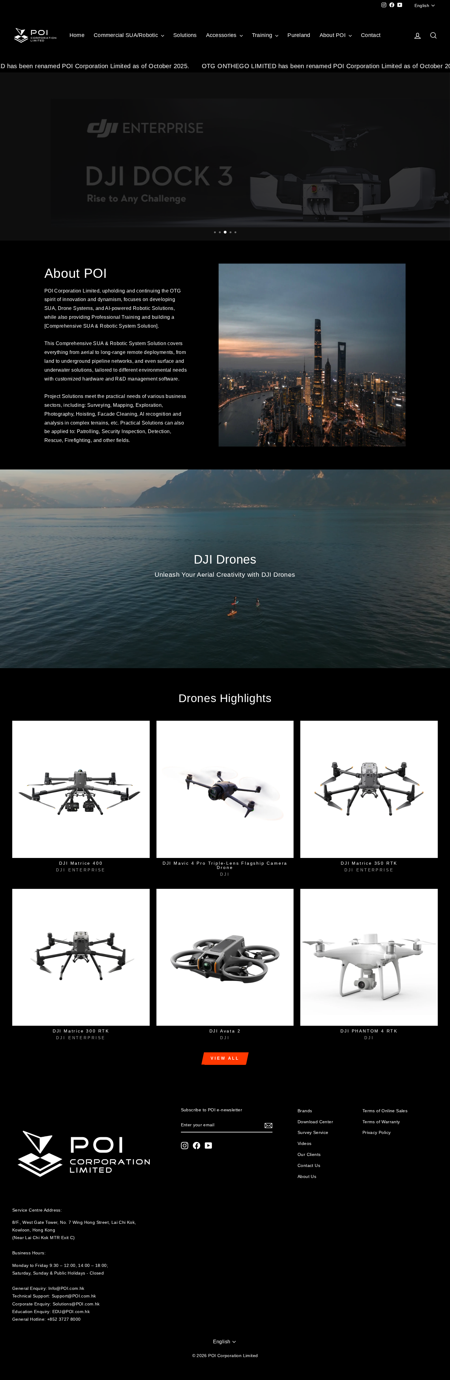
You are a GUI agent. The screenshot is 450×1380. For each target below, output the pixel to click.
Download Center (315, 1122)
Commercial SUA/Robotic (126, 35)
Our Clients (309, 1154)
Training (263, 35)
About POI (333, 35)
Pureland (298, 35)
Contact (371, 35)
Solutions (185, 35)
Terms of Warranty (381, 1122)
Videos (304, 1143)
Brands (305, 1111)
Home (76, 35)
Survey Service (313, 1132)
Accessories (222, 35)
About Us (307, 1176)
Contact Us (309, 1165)
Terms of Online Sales (384, 1111)
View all (225, 1058)
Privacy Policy (376, 1132)
